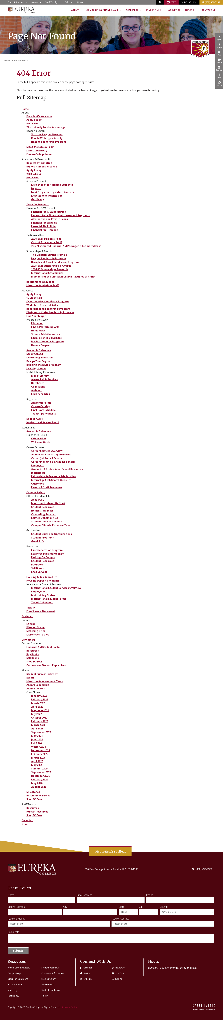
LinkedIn (87, 978)
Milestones (33, 792)
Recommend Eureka (38, 795)
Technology (13, 995)
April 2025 (37, 761)
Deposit (36, 188)
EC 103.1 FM (190, 2)
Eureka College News (39, 154)
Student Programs (42, 537)
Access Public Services (44, 379)
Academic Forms (41, 402)
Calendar (69, 2)
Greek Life (37, 541)
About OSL (37, 499)
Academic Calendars (38, 350)
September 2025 (41, 772)
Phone (149, 894)
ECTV (173, 2)
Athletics (174, 9)
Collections (38, 386)
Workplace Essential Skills (42, 305)
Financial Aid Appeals (44, 222)
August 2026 (38, 786)
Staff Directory (48, 978)
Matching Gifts (35, 631)
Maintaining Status (43, 595)
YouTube (120, 973)
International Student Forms (48, 598)
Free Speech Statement (40, 611)
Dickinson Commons (18, 978)
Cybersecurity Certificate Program (47, 301)
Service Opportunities (44, 518)
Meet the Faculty (36, 150)
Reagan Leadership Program (48, 141)
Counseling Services (43, 514)
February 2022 (39, 699)
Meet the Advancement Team (44, 681)
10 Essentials (34, 297)
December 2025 (40, 776)
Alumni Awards (35, 688)
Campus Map (14, 973)
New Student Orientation (47, 195)
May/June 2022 (40, 710)
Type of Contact (120, 918)
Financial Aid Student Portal (43, 647)
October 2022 (39, 717)
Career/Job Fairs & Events (46, 458)
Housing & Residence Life (41, 577)
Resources (32, 650)
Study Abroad (34, 354)
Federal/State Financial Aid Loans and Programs (60, 215)
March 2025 (38, 757)
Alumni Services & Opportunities (51, 454)
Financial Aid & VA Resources (48, 211)
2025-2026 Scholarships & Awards (51, 265)
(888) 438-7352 (212, 2)
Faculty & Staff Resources (46, 487)
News (80, 2)
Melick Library (40, 375)
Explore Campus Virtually (41, 166)
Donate (30, 623)
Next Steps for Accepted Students (52, 184)
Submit (18, 950)
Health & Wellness (42, 510)
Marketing (12, 990)
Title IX (30, 607)
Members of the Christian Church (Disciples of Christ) (63, 276)
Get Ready (37, 199)
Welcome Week (40, 442)
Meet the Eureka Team (40, 147)
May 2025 (36, 765)
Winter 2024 (38, 746)
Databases (37, 383)
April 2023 (37, 728)
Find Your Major (36, 316)
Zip (141, 906)
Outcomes (37, 483)
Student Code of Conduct (46, 521)
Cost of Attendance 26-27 (46, 242)
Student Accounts (50, 967)
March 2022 (38, 703)
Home (7, 60)
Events (30, 677)
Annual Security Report (19, 967)
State (121, 906)
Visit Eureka (33, 174)
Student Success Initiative (42, 674)
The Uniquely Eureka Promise (49, 254)
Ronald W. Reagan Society (47, 138)
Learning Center (36, 368)
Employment (39, 591)
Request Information (39, 163)
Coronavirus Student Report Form (46, 665)
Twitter (87, 973)
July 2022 (36, 714)
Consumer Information (52, 973)
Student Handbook (50, 990)
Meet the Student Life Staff (48, 503)
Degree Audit (34, 418)
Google (118, 978)
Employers (37, 465)
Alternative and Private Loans (49, 219)
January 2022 (39, 695)
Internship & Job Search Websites (51, 480)
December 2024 (40, 750)
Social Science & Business (46, 337)
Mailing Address (16, 906)
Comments (13, 931)
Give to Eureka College (110, 851)
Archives (36, 390)
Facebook (87, 967)
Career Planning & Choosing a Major (53, 461)
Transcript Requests (43, 413)
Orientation (38, 438)
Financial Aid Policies (43, 226)
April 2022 (37, 706)
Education (37, 323)
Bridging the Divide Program (43, 364)
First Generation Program (47, 550)
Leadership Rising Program (47, 553)
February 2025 (39, 754)
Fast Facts (32, 123)
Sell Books (37, 568)
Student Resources (42, 507)
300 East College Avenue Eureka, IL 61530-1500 (111, 869)
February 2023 (39, 721)
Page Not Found (20, 60)
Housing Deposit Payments (42, 580)
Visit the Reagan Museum (47, 134)
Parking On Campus (43, 557)
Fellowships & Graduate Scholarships (53, 476)
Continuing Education (39, 357)
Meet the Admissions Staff (42, 285)
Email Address (84, 894)
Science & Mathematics (45, 334)
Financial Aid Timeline (44, 230)
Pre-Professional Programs (47, 341)
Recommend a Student (40, 281)
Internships (38, 472)
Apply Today (33, 120)
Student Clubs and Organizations (51, 534)
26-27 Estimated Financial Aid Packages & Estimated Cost (66, 246)
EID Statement (15, 984)
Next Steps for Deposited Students (52, 192)
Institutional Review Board (42, 422)
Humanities (38, 330)
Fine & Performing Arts (45, 327)
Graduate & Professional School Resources (57, 469)
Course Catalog (40, 406)
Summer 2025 (39, 768)
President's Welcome (39, 116)
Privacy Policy (69, 1007)
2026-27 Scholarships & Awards (49, 269)
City (65, 906)
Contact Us (208, 9)
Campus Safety (35, 492)
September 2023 (41, 732)
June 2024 (37, 739)
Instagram (120, 967)
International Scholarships (47, 273)
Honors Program (41, 345)
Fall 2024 (36, 743)
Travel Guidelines (42, 602)
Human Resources (37, 811)
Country (164, 906)
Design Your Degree (38, 361)
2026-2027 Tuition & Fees (46, 238)
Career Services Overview (47, 451)
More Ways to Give (37, 634)
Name (11, 894)
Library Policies (40, 394)
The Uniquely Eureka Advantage (46, 127)
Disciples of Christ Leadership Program (55, 262)
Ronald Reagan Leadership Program (48, 308)
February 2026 (39, 779)
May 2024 (36, 735)
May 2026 (36, 783)
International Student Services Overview (56, 588)
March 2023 (38, 725)
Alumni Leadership (37, 685)
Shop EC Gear (39, 572)
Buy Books (37, 564)
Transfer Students (37, 204)
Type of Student (16, 918)
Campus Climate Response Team (51, 525)
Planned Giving (35, 627)
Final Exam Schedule (43, 410)
